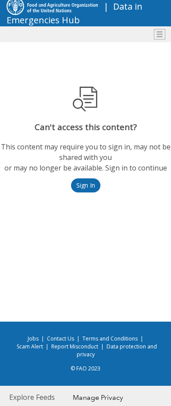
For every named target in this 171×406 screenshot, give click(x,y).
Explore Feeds (32, 397)
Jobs (33, 338)
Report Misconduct (74, 346)
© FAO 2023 (85, 368)
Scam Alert (30, 346)
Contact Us (60, 338)
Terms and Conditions (110, 338)
